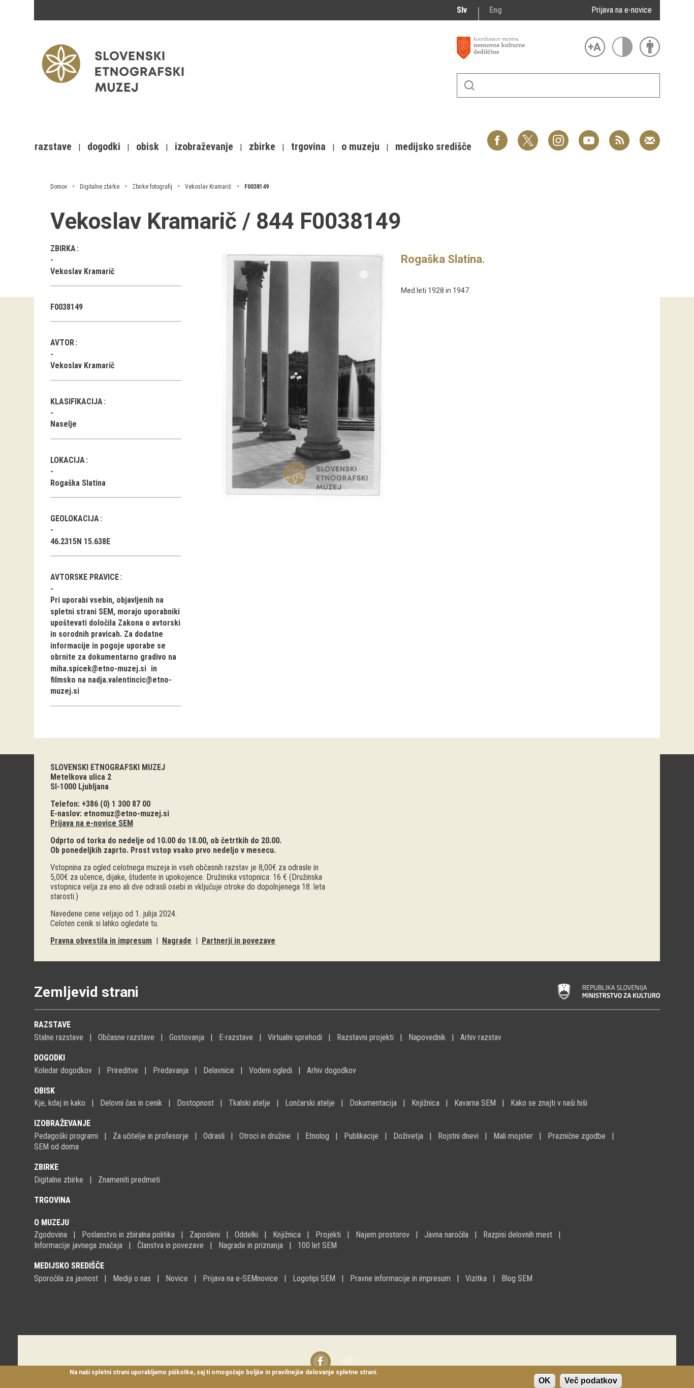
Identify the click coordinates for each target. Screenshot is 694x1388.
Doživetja (408, 1136)
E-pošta (650, 135)
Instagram (558, 135)
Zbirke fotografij (152, 186)
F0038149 (256, 186)
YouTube (589, 135)
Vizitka (476, 1278)
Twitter (528, 135)
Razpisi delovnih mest (517, 1234)
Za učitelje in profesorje (150, 1136)
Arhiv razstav (480, 1037)
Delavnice (218, 1070)
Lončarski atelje (310, 1103)
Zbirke (46, 1167)
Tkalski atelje (249, 1103)
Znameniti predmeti (129, 1180)
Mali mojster (513, 1136)
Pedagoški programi (66, 1136)
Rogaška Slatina (78, 483)
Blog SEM (516, 1278)
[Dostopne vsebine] (650, 47)
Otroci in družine (265, 1136)
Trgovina (52, 1200)
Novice (177, 1278)
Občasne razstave (126, 1037)
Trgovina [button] (308, 146)
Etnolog (317, 1136)
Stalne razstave (58, 1037)
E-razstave (236, 1037)
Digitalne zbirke (99, 186)
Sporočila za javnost (66, 1278)
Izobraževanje (62, 1123)
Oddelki (246, 1234)
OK (545, 1380)
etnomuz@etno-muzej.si (126, 813)
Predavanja (170, 1070)
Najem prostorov (382, 1234)
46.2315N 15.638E (80, 541)
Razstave (52, 1024)
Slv (462, 10)
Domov (58, 186)
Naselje (63, 424)
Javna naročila (446, 1234)
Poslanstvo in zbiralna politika (128, 1234)
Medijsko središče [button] (433, 146)
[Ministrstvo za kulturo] (609, 992)
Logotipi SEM (314, 1278)
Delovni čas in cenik (131, 1103)
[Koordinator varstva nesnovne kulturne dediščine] (518, 48)
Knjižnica (425, 1103)
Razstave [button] (53, 146)
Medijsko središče (69, 1266)
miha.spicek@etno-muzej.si (98, 668)
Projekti (328, 1234)
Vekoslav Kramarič (208, 186)
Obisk (44, 1091)
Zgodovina (50, 1234)
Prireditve (122, 1070)
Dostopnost (195, 1103)
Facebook (497, 135)
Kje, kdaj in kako (59, 1103)
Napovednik (427, 1037)
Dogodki (49, 1057)
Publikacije (361, 1136)
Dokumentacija (373, 1103)
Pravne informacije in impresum (400, 1278)
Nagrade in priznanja (250, 1245)
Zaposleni (205, 1234)
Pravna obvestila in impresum (101, 941)
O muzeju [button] (360, 146)
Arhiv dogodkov (331, 1070)
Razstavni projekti (365, 1037)
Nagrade (177, 941)
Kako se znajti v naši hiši (549, 1103)
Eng (495, 10)
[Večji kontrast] (622, 47)
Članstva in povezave (170, 1245)
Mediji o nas (132, 1278)
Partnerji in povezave (238, 941)
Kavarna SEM (475, 1103)
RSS (616, 135)
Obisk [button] (147, 146)
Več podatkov (590, 1380)
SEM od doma (56, 1146)
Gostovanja (186, 1037)
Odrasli (214, 1136)
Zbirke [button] (262, 146)
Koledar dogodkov (63, 1070)
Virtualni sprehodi (295, 1037)
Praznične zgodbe (577, 1136)
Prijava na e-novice (621, 10)
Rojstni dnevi (458, 1136)
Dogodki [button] (103, 146)
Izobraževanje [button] (204, 146)
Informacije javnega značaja (78, 1245)
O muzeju (51, 1222)
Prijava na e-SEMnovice (240, 1278)
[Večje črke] (595, 47)
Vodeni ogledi (270, 1070)
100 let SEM (317, 1245)
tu (154, 923)
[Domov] (118, 97)
